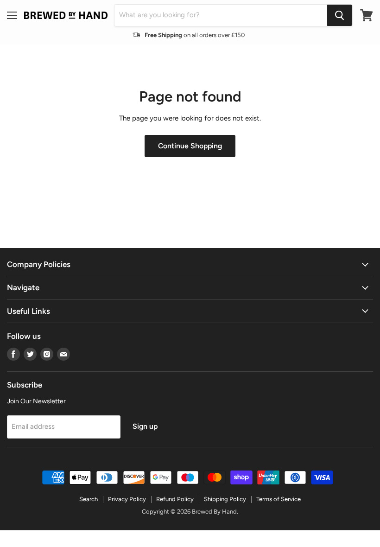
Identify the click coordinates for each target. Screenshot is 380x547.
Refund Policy (175, 499)
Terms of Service (278, 499)
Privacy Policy (127, 499)
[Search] (339, 15)
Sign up (145, 426)
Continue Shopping (190, 145)
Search (88, 499)
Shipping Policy (225, 499)
